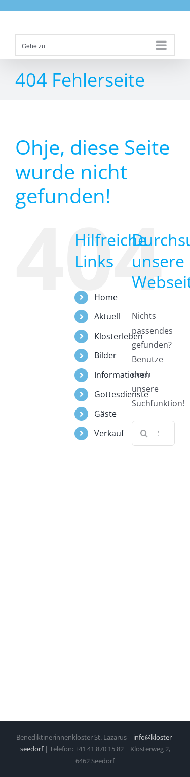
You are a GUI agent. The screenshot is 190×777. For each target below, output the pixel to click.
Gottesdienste (121, 394)
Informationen (121, 374)
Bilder (105, 355)
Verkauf (109, 433)
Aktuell (107, 316)
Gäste (105, 413)
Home (106, 297)
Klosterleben (118, 336)
